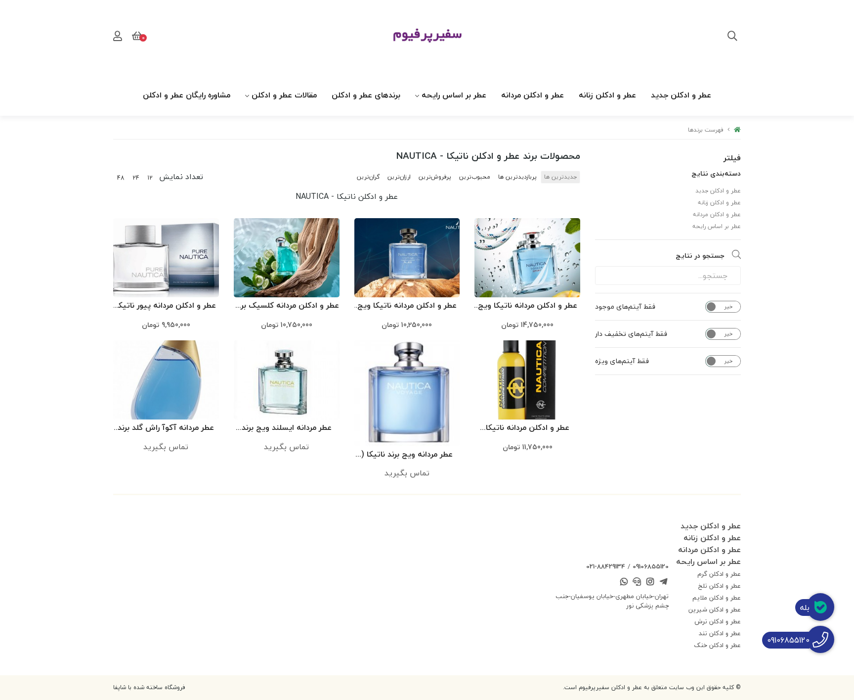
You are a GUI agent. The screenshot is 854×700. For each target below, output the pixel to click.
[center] (732, 37)
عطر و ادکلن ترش (717, 621)
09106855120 (651, 566)
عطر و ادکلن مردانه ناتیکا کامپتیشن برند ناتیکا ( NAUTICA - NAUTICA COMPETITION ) (527, 428)
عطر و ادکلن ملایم (716, 597)
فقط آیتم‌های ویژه (622, 361)
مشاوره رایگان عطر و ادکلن (186, 95)
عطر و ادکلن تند (720, 633)
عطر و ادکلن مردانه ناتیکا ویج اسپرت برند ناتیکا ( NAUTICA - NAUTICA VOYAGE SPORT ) (527, 306)
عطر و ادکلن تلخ (719, 585)
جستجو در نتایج (700, 255)
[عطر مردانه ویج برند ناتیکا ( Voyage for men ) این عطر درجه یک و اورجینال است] (407, 393)
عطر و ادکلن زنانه (607, 95)
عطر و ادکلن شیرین (714, 609)
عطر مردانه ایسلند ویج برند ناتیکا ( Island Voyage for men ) (286, 428)
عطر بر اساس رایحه (454, 95)
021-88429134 (605, 566)
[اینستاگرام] (650, 583)
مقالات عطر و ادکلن (284, 95)
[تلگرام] (663, 583)
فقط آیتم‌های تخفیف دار (631, 333)
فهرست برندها (706, 130)
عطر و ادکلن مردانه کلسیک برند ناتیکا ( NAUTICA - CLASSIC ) (286, 306)
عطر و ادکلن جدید (681, 95)
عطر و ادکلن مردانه (532, 95)
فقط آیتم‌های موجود (625, 306)
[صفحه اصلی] (737, 130)
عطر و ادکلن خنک (717, 645)
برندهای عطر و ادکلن (366, 95)
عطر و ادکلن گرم (719, 573)
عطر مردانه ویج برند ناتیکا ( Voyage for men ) (407, 455)
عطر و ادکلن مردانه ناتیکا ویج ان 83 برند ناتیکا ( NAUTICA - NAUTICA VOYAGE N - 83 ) (407, 306)
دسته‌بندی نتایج (716, 173)
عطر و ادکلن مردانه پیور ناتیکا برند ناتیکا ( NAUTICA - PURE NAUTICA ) (166, 306)
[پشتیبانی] (637, 583)
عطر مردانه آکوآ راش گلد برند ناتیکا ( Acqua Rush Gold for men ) (165, 428)
